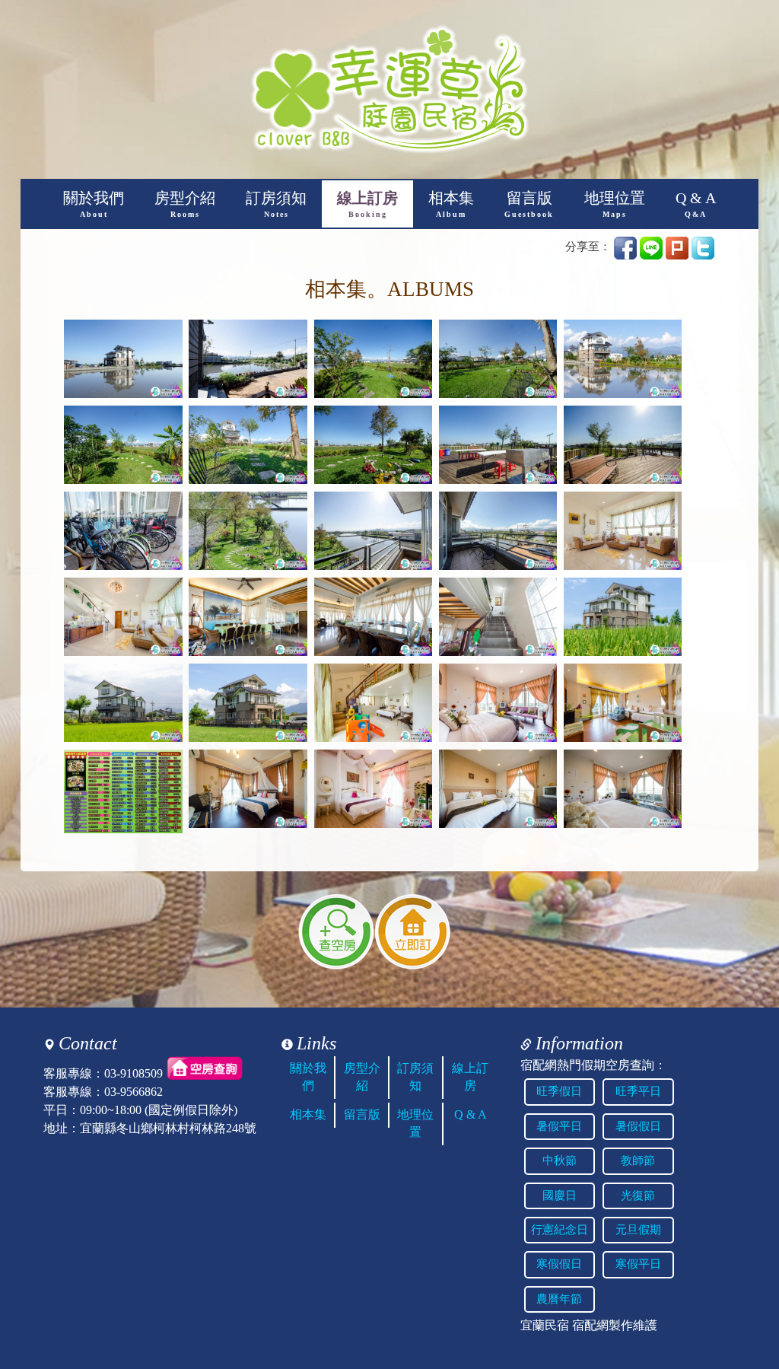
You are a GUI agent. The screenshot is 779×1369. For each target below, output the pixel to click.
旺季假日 (559, 1091)
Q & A (696, 204)
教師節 (638, 1160)
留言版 (529, 204)
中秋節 (559, 1160)
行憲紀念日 (559, 1230)
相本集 (451, 204)
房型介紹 (184, 204)
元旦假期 (638, 1230)
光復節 (638, 1195)
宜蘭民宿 (544, 1325)
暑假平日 (559, 1126)
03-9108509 (133, 1073)
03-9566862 (133, 1091)
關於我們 (93, 204)
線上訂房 (367, 204)
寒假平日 (638, 1264)
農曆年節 (559, 1299)
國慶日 (559, 1195)
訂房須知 (276, 204)
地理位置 (614, 204)
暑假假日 (638, 1126)
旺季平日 (638, 1091)
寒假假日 (559, 1264)
